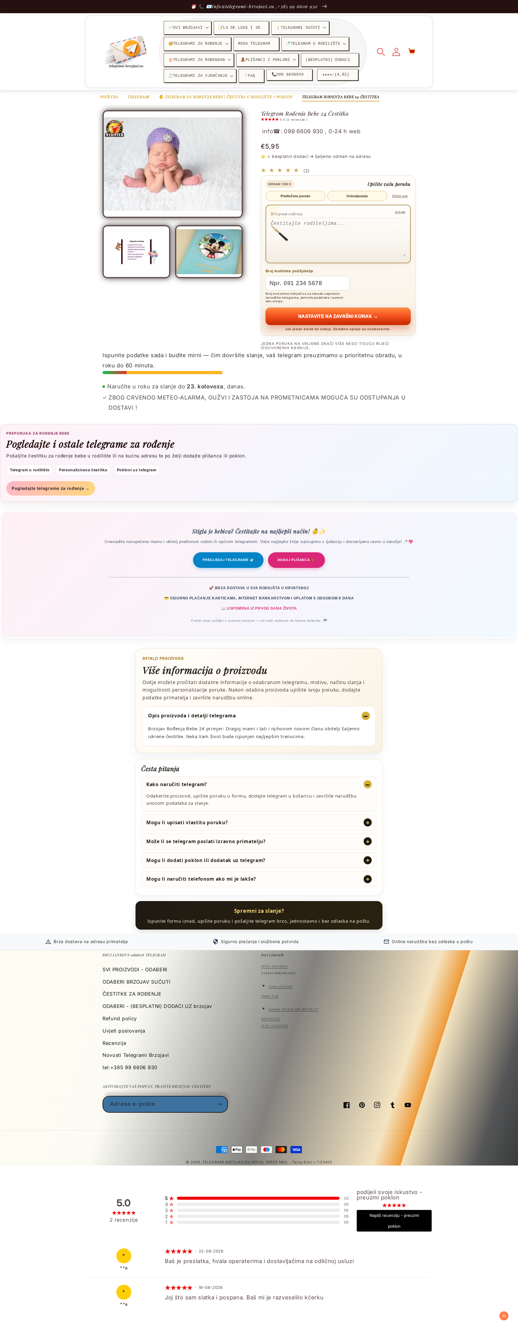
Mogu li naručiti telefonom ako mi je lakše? (201, 879)
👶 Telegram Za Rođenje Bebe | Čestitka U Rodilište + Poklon (226, 96)
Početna (109, 96)
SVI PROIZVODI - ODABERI (135, 970)
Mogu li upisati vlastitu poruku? (187, 822)
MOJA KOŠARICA (274, 966)
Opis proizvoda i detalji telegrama (192, 715)
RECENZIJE (270, 1019)
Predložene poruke (295, 196)
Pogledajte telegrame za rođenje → (51, 488)
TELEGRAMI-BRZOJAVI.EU (227, 1162)
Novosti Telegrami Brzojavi (136, 1055)
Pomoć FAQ (269, 996)
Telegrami (138, 96)
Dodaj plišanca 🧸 (296, 560)
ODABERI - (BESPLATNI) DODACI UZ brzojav (157, 1006)
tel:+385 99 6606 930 (130, 1067)
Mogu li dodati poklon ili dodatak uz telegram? (205, 860)
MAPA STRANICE (274, 1026)
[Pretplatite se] (219, 1104)
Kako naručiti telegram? (176, 784)
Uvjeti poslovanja (124, 1031)
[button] (187, 28)
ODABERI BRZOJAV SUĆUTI (136, 982)
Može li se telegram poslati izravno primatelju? (206, 841)
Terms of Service (280, 986)
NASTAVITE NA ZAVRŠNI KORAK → (338, 316)
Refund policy (120, 1018)
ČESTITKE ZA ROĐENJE (132, 994)
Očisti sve (400, 196)
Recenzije (114, 1043)
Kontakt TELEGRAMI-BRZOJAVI (293, 1009)
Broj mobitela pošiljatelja (289, 271)
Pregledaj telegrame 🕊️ (228, 560)
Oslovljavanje (357, 196)
